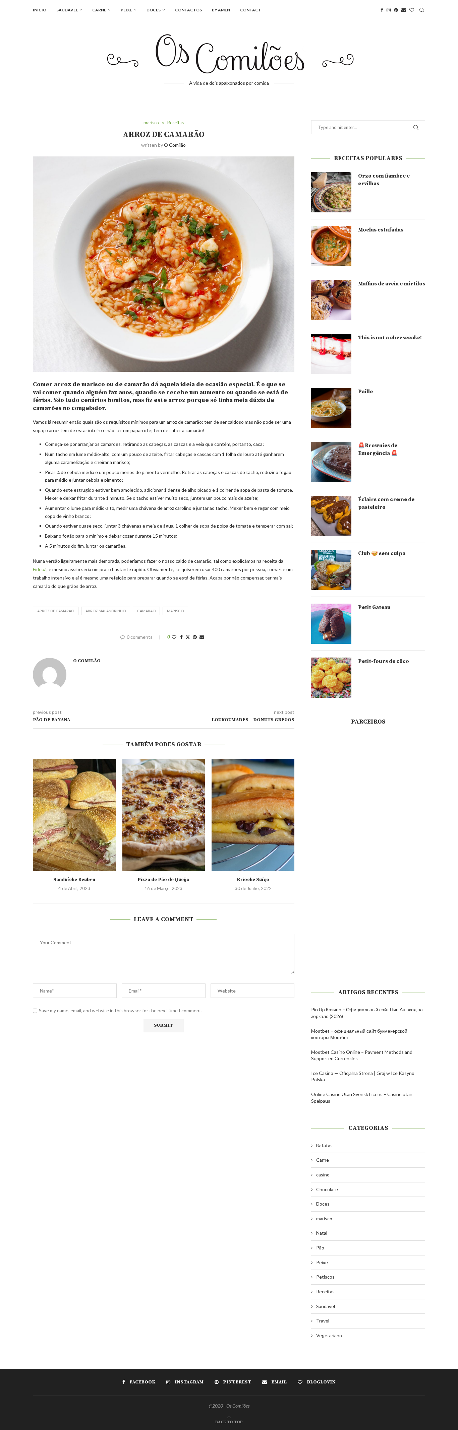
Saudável (67, 9)
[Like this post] (174, 637)
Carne (99, 9)
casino (323, 1174)
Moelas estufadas (380, 229)
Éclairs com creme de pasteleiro (386, 503)
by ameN (221, 9)
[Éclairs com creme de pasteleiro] (331, 516)
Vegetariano (329, 1335)
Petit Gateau (374, 607)
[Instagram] (389, 10)
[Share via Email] (201, 637)
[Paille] (331, 408)
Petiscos (325, 1277)
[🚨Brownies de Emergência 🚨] (331, 462)
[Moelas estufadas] (331, 246)
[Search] (421, 10)
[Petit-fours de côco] (331, 678)
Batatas (324, 1145)
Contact (250, 9)
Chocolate (327, 1189)
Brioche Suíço (253, 880)
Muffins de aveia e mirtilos (391, 283)
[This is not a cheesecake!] (331, 354)
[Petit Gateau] (331, 624)
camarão (146, 611)
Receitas (325, 1291)
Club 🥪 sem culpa (381, 553)
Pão (320, 1247)
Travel (322, 1320)
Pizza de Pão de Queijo (163, 880)
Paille (365, 391)
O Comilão (175, 145)
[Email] (403, 10)
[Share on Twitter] (187, 637)
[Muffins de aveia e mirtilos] (331, 300)
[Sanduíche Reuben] (74, 815)
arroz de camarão (55, 611)
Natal (321, 1233)
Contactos (188, 9)
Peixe (126, 9)
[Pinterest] (396, 10)
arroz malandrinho (105, 611)
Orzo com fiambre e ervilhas (384, 180)
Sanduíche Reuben (74, 880)
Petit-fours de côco (383, 661)
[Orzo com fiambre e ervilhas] (331, 192)
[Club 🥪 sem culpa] (331, 570)
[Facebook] (382, 10)
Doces (154, 9)
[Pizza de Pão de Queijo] (163, 815)
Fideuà (40, 569)
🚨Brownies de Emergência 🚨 (378, 449)
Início (39, 9)
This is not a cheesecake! (390, 337)
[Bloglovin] (411, 10)
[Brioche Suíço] (253, 815)
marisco (175, 611)
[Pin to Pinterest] (195, 637)
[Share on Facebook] (181, 637)
